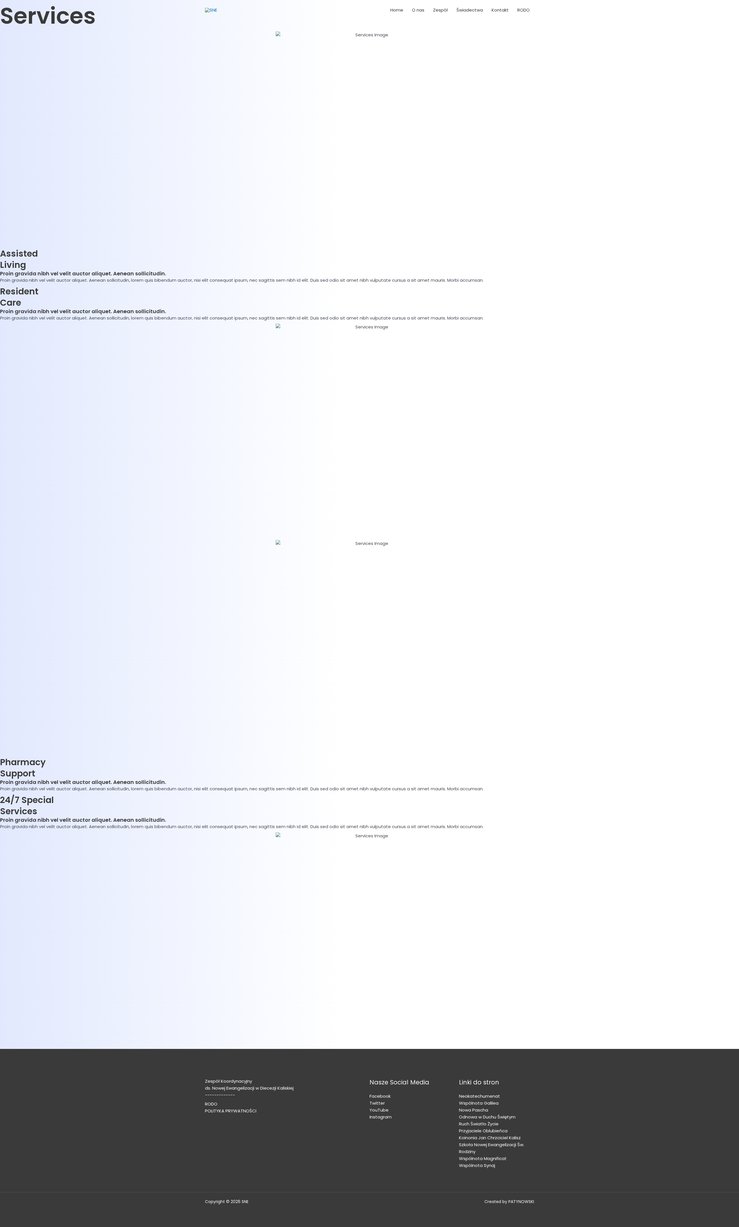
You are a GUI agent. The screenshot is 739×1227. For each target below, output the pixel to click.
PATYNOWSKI (521, 1201)
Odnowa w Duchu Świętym (487, 1117)
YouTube (379, 1110)
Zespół (440, 10)
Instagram (381, 1117)
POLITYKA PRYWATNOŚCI (230, 1111)
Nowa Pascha (473, 1110)
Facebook (380, 1096)
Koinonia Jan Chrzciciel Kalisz (490, 1138)
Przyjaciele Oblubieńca (483, 1131)
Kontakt (500, 10)
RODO (523, 10)
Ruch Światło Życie (479, 1124)
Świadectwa (469, 10)
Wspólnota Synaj (477, 1165)
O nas (418, 10)
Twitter (377, 1103)
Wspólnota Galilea (479, 1103)
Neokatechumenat (479, 1096)
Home (396, 10)
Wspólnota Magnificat (483, 1158)
